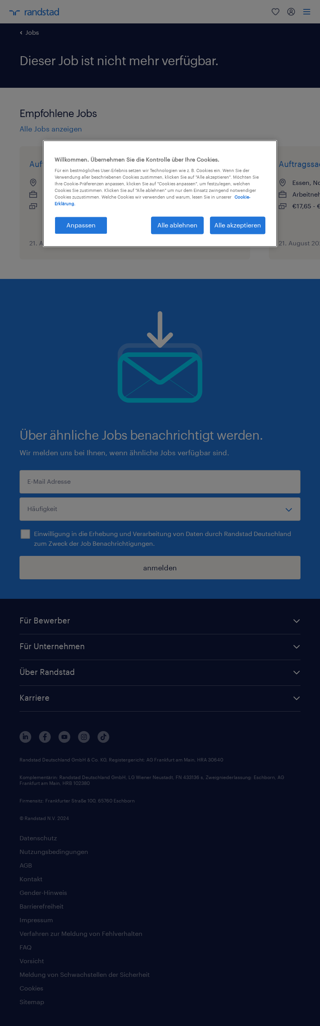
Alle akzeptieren (237, 225)
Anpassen (81, 225)
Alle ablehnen (177, 225)
